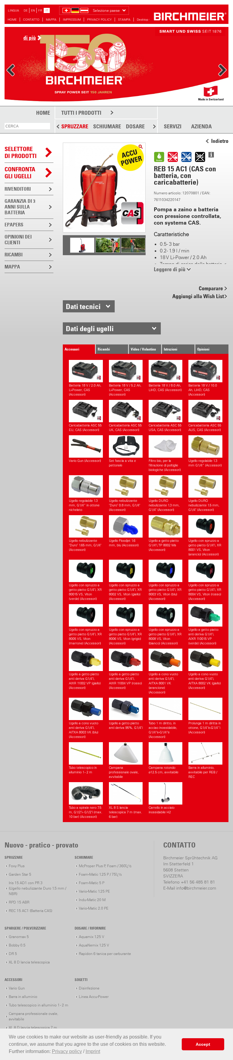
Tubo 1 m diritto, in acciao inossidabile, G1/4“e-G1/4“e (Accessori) (163, 730)
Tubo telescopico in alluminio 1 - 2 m (83, 769)
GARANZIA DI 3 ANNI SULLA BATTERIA (20, 207)
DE (26, 10)
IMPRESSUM (72, 19)
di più (29, 38)
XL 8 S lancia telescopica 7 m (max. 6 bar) (125, 812)
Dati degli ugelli (90, 328)
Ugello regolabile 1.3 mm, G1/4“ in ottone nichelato (84, 505)
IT (47, 10)
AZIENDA (201, 126)
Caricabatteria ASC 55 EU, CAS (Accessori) (85, 427)
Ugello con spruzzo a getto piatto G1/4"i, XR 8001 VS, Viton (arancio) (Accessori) (204, 547)
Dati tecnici (83, 306)
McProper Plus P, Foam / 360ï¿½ (105, 866)
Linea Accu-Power (94, 996)
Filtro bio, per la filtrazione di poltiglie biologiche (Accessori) (165, 465)
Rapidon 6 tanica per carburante (105, 953)
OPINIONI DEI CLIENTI (18, 239)
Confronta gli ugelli (20, 173)
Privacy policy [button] (67, 1051)
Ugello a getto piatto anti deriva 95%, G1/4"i (126, 725)
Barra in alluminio (23, 996)
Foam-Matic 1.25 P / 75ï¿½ (100, 874)
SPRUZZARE (74, 126)
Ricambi (104, 349)
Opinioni (203, 349)
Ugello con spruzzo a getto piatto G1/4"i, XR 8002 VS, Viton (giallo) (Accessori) (125, 592)
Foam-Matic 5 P (91, 883)
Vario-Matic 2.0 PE (93, 908)
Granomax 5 (19, 936)
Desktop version (148, 19)
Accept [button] (203, 1044)
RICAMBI (13, 255)
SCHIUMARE (107, 126)
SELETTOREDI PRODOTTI (21, 152)
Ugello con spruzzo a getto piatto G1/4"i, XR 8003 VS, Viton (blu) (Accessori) (165, 592)
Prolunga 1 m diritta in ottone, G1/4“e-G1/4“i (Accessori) (204, 727)
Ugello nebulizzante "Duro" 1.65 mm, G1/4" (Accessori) (85, 545)
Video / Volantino (143, 349)
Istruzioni (170, 349)
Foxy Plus (17, 866)
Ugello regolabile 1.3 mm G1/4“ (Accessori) (205, 463)
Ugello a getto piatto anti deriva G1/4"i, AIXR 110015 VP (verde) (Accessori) (203, 636)
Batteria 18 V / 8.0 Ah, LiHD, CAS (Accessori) (165, 387)
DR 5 (13, 953)
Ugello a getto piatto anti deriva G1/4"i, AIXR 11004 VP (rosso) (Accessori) (125, 681)
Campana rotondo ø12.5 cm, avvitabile (163, 769)
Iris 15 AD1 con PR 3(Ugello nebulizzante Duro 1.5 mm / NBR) (37, 888)
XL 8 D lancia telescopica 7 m (33, 1027)
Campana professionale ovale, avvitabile (124, 772)
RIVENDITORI (18, 189)
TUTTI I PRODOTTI (81, 113)
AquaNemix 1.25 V (94, 945)
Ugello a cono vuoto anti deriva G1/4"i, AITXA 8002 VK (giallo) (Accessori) (204, 681)
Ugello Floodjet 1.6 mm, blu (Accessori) (124, 542)
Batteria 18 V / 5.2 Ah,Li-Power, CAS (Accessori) (125, 390)
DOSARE (135, 126)
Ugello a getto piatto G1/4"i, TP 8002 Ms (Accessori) (164, 545)
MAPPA (51, 19)
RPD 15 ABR (19, 902)
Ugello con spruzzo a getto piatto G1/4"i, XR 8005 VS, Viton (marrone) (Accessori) (85, 636)
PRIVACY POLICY (99, 19)
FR (40, 10)
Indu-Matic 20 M (92, 899)
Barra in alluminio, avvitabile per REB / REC (202, 772)
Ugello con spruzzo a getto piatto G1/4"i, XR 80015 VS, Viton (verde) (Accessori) (85, 592)
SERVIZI (172, 126)
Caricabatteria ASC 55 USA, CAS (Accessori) (165, 427)
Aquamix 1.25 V (91, 936)
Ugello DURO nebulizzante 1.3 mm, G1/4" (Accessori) (164, 505)
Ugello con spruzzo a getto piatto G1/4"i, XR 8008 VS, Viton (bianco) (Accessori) (165, 636)
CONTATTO (31, 19)
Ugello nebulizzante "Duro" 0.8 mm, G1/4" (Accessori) (124, 505)
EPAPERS (14, 225)
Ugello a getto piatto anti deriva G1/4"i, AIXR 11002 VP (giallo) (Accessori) (85, 681)
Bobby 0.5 (17, 945)
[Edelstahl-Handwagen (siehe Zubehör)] (82, 252)
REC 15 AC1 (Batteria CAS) (30, 910)
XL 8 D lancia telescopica (29, 962)
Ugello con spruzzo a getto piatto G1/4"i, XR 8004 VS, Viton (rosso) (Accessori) (204, 592)
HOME (12, 19)
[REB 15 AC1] (141, 147)
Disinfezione (89, 988)
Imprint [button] (93, 1051)
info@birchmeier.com (196, 888)
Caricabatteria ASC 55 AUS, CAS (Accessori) (204, 427)
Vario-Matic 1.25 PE (94, 891)
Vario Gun (17, 988)
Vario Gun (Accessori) (85, 461)
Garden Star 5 (20, 874)
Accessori (72, 349)
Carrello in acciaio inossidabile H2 (161, 809)
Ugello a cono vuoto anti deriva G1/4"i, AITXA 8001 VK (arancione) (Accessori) (163, 683)
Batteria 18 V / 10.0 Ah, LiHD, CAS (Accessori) (202, 390)
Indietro (219, 141)
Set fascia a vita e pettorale (122, 463)
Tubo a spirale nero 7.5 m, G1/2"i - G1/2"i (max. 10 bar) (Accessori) (85, 812)
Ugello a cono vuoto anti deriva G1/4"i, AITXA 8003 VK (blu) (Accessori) (83, 730)
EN (33, 10)
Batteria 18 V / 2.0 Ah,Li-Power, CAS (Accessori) (85, 390)
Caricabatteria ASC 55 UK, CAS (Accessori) (125, 427)
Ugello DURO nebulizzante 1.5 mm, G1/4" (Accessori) (203, 505)
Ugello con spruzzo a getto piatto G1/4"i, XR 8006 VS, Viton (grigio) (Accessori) (125, 636)
